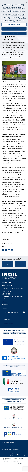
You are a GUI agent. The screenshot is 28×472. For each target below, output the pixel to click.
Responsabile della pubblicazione (9, 442)
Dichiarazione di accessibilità (17, 446)
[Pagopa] (11, 454)
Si (7, 264)
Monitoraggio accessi (6, 449)
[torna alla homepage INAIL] (10, 275)
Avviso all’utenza (5, 446)
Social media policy (22, 463)
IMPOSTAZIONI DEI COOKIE (14, 25)
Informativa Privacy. (17, 21)
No (20, 264)
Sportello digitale (5, 304)
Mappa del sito (16, 449)
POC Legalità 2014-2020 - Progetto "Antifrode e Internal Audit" (14, 365)
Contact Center (6, 291)
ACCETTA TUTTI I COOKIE (14, 33)
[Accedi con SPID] (20, 455)
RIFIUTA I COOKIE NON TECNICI (14, 29)
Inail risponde (4, 302)
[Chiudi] (26, 2)
